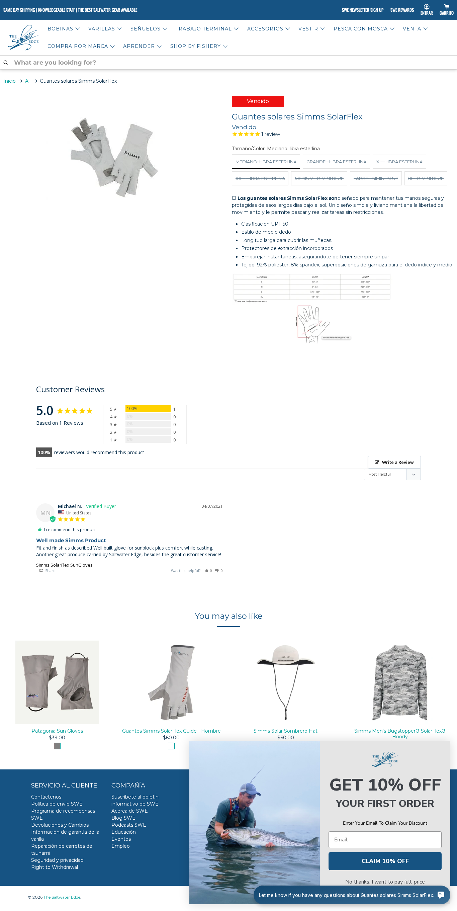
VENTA (412, 29)
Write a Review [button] (398, 462)
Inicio (9, 81)
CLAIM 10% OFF (385, 861)
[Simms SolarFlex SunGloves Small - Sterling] (114, 157)
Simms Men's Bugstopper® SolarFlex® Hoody (400, 734)
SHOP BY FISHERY (195, 46)
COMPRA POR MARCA (78, 46)
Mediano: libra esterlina (266, 161)
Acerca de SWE (129, 811)
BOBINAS (60, 29)
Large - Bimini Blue (376, 178)
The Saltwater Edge (61, 897)
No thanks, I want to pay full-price (385, 882)
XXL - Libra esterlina (260, 178)
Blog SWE (123, 818)
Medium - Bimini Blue (319, 178)
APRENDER (139, 46)
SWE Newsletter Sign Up (362, 9)
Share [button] (50, 570)
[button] (208, 570)
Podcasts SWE (128, 825)
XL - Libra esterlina (399, 161)
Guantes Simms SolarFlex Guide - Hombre (171, 731)
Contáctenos (46, 797)
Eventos (121, 839)
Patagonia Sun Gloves (57, 731)
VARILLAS (101, 29)
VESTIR (308, 29)
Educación (123, 832)
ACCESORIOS (265, 29)
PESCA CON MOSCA (361, 29)
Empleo (120, 846)
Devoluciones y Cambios (60, 825)
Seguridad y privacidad (57, 860)
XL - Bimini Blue (426, 178)
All (27, 81)
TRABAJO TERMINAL (204, 29)
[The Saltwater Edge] (23, 38)
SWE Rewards (402, 9)
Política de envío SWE (57, 804)
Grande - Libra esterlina (336, 161)
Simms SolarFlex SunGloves (64, 565)
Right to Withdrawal (54, 867)
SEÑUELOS (145, 29)
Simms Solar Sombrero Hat (285, 731)
